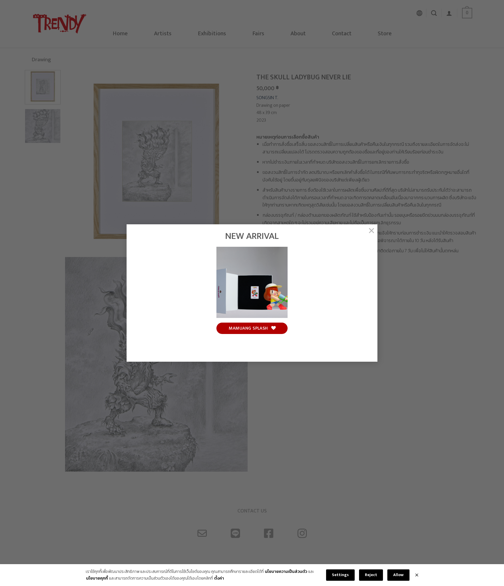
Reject (371, 574)
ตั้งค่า (219, 578)
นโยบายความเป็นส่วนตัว (286, 571)
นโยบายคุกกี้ (97, 578)
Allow (398, 574)
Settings (340, 574)
